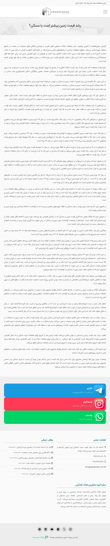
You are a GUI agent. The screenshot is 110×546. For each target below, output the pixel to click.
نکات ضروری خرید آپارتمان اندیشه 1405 (36, 468)
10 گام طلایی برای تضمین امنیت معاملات (36, 452)
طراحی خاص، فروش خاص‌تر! (40, 474)
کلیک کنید (79, 3)
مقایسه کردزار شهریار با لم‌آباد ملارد (38, 463)
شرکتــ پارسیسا (38, 537)
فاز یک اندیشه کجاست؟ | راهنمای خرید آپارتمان (34, 447)
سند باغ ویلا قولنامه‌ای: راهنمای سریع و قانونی (34, 458)
